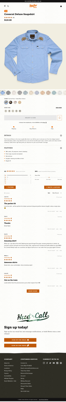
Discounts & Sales (26, 383)
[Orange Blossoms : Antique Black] (11, 102)
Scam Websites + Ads (10, 381)
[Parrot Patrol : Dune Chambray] (15, 102)
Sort (49, 193)
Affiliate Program (9, 378)
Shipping (14, 129)
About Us (6, 363)
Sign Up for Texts (19, 345)
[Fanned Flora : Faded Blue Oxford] (6, 102)
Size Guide (59, 107)
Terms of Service (8, 365)
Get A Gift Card (25, 391)
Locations (7, 368)
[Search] (8, 6)
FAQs (22, 389)
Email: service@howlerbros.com (29, 368)
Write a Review (54, 188)
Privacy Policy (8, 371)
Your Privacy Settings (43, 399)
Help (52, 129)
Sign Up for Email (19, 340)
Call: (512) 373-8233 (26, 365)
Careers (6, 373)
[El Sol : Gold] (20, 102)
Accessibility (7, 376)
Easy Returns (33, 129)
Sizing (22, 378)
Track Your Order (25, 371)
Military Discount (25, 381)
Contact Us (24, 363)
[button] (61, 6)
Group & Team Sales (26, 386)
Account (23, 376)
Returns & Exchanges (27, 373)
